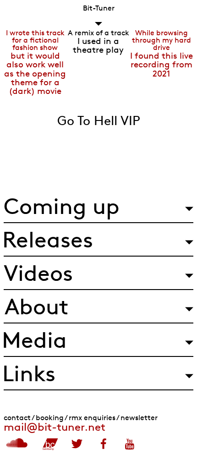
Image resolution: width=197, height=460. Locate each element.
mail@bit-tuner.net (54, 427)
